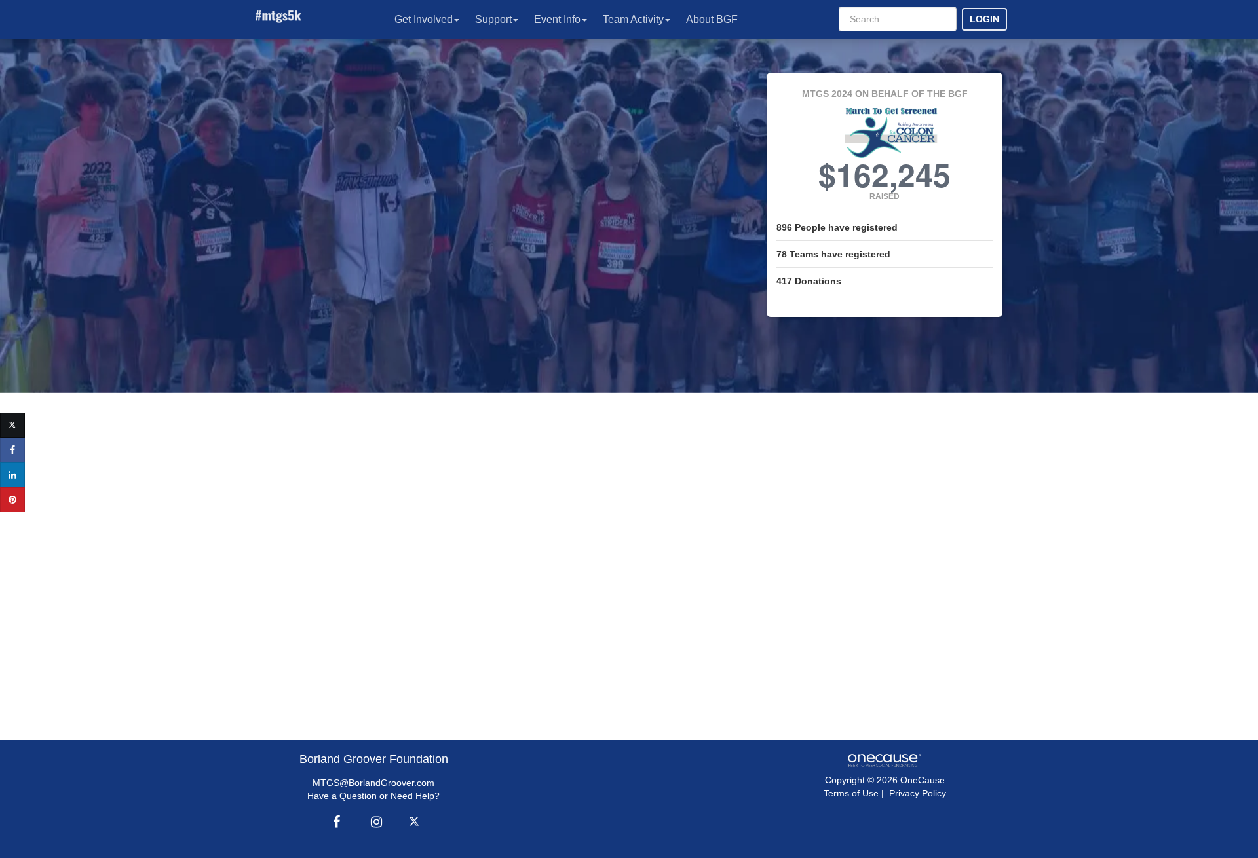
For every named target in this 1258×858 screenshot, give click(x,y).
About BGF (712, 19)
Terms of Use (851, 793)
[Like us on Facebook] (335, 822)
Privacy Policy (917, 793)
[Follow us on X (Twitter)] (416, 822)
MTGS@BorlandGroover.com (373, 782)
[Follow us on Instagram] (373, 822)
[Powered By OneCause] (884, 760)
